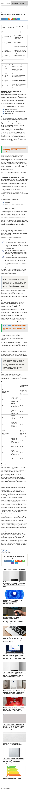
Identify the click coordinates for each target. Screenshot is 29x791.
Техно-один (4, 2)
